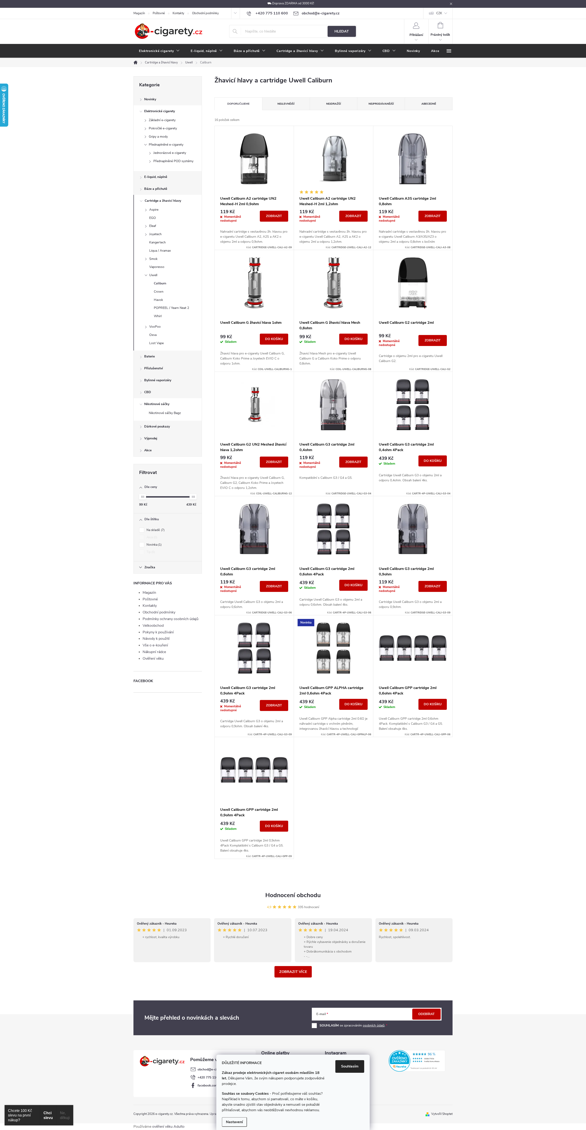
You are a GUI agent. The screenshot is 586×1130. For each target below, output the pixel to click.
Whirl (158, 316)
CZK (439, 13)
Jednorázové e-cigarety (169, 153)
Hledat (341, 31)
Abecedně (428, 104)
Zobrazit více (293, 971)
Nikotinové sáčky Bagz (165, 413)
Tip (150, 552)
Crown (158, 291)
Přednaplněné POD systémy (173, 161)
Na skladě (155, 530)
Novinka (153, 545)
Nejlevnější (285, 104)
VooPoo (155, 326)
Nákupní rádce (154, 651)
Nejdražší (333, 104)
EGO (152, 218)
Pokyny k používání (158, 632)
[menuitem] (159, 51)
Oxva (153, 335)
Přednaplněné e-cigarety (166, 144)
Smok (153, 259)
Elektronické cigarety (159, 111)
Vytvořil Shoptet (442, 1114)
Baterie (149, 356)
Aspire (153, 209)
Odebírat (426, 1014)
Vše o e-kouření (155, 645)
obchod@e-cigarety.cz (214, 1069)
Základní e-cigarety (162, 120)
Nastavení (234, 1122)
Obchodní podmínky (205, 13)
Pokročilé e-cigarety (163, 128)
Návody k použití (156, 638)
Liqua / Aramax (160, 250)
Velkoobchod (153, 625)
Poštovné (159, 13)
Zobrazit (274, 216)
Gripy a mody (158, 136)
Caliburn (160, 283)
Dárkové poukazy (157, 426)
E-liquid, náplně (155, 177)
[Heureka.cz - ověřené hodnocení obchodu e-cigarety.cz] (417, 1061)
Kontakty (178, 13)
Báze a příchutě (155, 189)
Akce (148, 450)
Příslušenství (153, 368)
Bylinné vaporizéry (157, 380)
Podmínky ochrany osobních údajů (170, 618)
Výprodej (150, 438)
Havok (158, 300)
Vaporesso (156, 267)
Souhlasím (349, 1066)
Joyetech (155, 234)
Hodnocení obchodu (293, 895)
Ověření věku (153, 658)
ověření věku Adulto (168, 1126)
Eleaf (152, 226)
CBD (147, 392)
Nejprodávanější (381, 104)
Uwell (153, 275)
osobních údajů (374, 1025)
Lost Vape (156, 343)
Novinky (150, 99)
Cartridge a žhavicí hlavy (163, 201)
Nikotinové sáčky (156, 404)
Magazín (139, 13)
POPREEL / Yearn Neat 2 (171, 308)
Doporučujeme (238, 104)
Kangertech (157, 242)
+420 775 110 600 (211, 1077)
